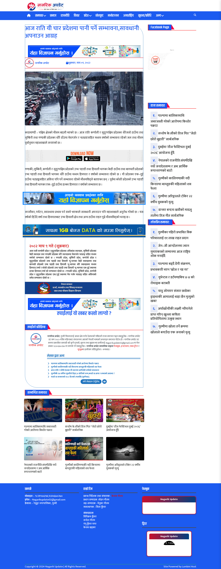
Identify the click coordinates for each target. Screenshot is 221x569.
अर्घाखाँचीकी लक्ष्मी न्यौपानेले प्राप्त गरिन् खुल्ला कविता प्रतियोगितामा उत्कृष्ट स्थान (171, 314)
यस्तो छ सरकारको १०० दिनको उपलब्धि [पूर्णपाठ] (70, 377)
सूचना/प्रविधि (144, 15)
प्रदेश (86, 15)
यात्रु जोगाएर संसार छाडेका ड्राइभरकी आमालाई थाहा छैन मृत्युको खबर (172, 296)
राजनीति (65, 15)
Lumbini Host (189, 566)
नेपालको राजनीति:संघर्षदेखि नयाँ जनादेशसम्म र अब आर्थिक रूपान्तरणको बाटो (40, 468)
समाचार (39, 15)
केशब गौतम (117, 496)
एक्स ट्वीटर (134, 346)
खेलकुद (99, 15)
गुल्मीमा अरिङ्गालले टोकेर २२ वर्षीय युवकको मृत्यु (123, 466)
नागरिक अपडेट (36, 345)
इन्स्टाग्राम (125, 346)
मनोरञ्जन (113, 15)
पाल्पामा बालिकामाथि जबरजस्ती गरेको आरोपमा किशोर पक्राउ (75, 363)
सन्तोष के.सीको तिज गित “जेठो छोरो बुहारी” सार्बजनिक (83, 428)
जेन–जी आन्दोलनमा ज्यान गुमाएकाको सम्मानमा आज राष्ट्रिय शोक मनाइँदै (170, 251)
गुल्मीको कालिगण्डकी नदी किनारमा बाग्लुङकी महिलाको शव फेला (76, 367)
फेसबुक (117, 346)
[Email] (104, 381)
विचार (76, 15)
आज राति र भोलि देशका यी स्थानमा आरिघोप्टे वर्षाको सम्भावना (75, 370)
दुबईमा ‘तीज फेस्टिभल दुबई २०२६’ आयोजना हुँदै (123, 428)
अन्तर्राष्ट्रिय (128, 15)
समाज (53, 15)
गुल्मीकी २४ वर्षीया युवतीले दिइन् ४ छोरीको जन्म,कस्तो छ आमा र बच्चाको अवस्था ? (83, 373)
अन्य (158, 15)
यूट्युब (80, 349)
